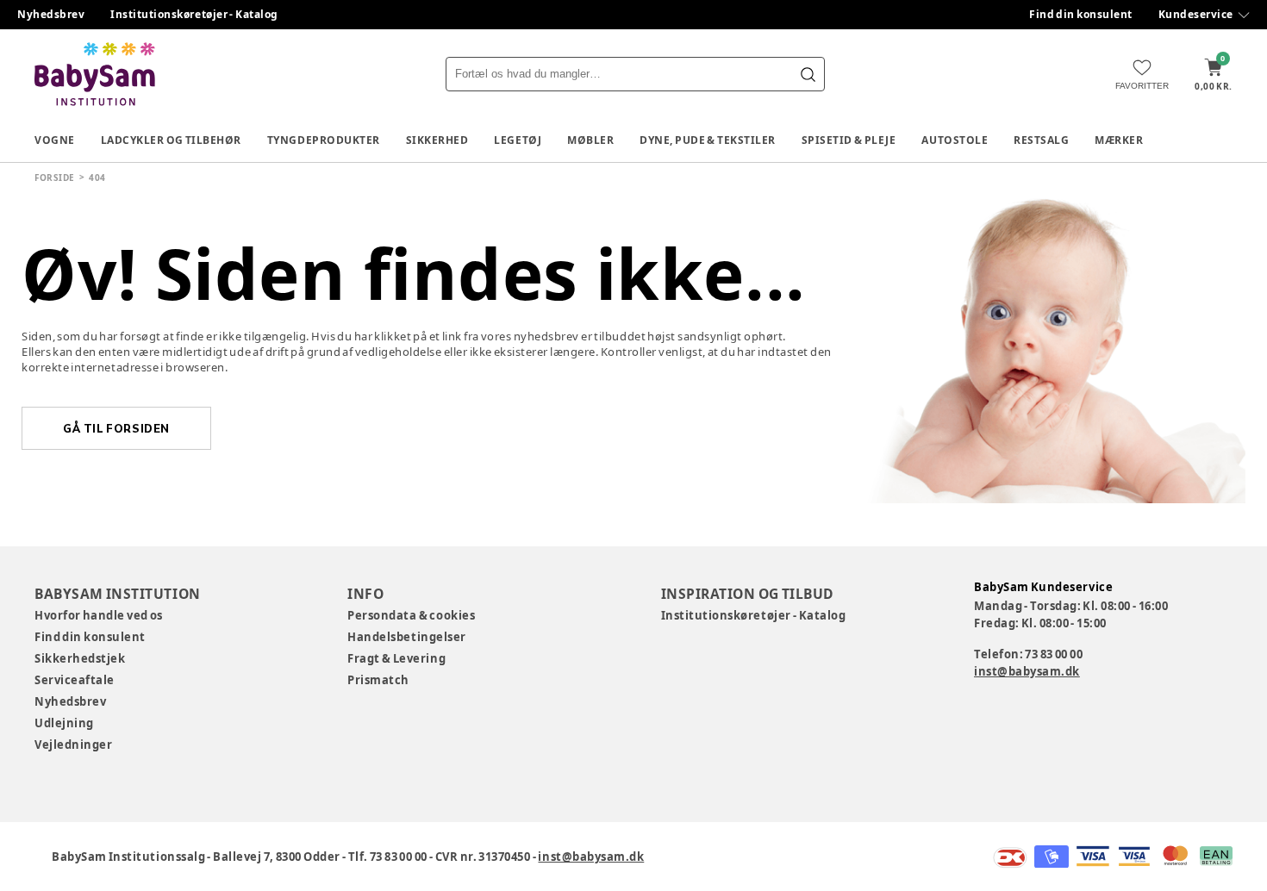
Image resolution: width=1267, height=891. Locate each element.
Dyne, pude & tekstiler (708, 140)
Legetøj (517, 140)
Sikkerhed (437, 140)
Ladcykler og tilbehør (171, 140)
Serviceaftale (74, 680)
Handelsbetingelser (406, 637)
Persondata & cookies (411, 615)
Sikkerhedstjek (79, 658)
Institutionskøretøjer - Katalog (194, 14)
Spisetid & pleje (849, 140)
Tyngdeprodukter (323, 140)
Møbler (590, 140)
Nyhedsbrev (50, 14)
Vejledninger (73, 744)
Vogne (54, 140)
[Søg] (807, 74)
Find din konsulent (1081, 14)
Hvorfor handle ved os (98, 615)
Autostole (954, 140)
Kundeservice (1195, 14)
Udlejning (64, 723)
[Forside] (94, 74)
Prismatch (378, 680)
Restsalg (1041, 140)
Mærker (1119, 140)
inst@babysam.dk (1027, 671)
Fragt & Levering (396, 658)
